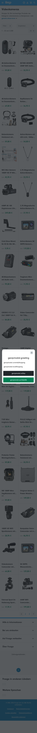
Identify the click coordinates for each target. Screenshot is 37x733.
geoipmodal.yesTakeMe (18, 380)
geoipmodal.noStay (18, 373)
